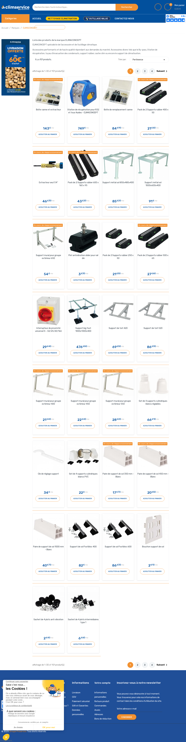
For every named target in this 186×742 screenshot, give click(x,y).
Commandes (100, 705)
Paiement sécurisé (81, 701)
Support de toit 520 (153, 328)
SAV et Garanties (80, 705)
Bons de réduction (102, 719)
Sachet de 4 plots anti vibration (48, 619)
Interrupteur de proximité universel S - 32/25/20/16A (48, 329)
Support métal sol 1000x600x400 (153, 184)
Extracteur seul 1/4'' (48, 182)
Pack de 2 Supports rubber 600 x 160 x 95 (83, 184)
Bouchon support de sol (153, 546)
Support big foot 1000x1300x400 (83, 329)
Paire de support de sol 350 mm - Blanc (118, 475)
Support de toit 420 (118, 328)
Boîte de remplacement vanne (118, 109)
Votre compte (102, 683)
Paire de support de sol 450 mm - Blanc (153, 475)
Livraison (76, 692)
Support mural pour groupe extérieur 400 (48, 402)
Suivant (162, 71)
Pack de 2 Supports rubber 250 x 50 (118, 256)
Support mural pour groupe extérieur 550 (118, 402)
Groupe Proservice (18, 731)
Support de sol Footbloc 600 (118, 546)
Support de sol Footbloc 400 (83, 546)
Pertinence (149, 59)
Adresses (98, 714)
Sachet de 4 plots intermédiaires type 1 (83, 621)
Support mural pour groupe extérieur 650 (48, 256)
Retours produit (101, 701)
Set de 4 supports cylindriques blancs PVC (83, 475)
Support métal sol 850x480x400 (118, 182)
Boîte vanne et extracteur (48, 109)
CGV (74, 697)
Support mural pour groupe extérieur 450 (83, 402)
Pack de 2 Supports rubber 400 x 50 (153, 111)
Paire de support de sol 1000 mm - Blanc (48, 548)
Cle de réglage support (48, 474)
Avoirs (97, 710)
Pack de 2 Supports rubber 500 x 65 (153, 256)
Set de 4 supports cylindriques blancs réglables (153, 402)
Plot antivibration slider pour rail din (83, 256)
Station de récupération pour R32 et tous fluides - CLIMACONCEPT (83, 111)
